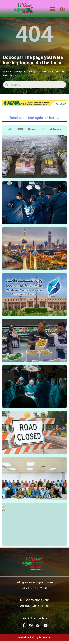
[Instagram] (31, 625)
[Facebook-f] (23, 625)
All (10, 129)
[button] (52, 9)
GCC (20, 129)
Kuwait (33, 129)
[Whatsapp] (38, 625)
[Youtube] (45, 625)
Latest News (52, 129)
